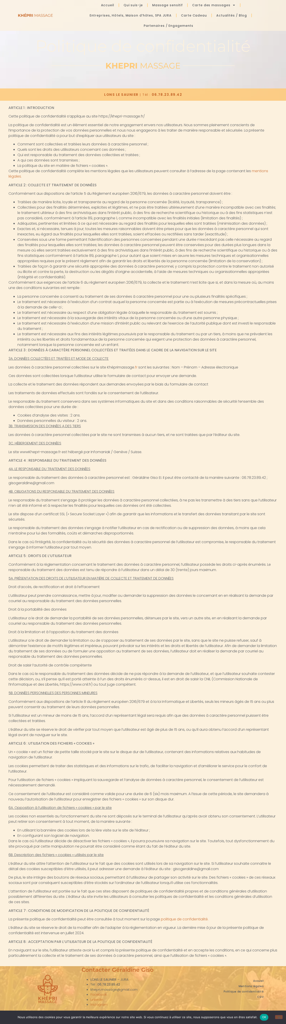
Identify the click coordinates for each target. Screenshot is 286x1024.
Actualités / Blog (231, 15)
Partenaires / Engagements (168, 25)
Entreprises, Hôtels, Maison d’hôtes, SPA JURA (131, 15)
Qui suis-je (133, 5)
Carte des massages (211, 5)
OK (264, 1017)
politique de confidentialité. (184, 919)
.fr (136, 367)
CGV (260, 997)
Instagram (98, 1004)
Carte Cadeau (194, 15)
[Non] (279, 1017)
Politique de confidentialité (244, 991)
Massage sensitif (167, 5)
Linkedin (96, 999)
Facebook (98, 994)
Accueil (107, 5)
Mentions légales (251, 986)
